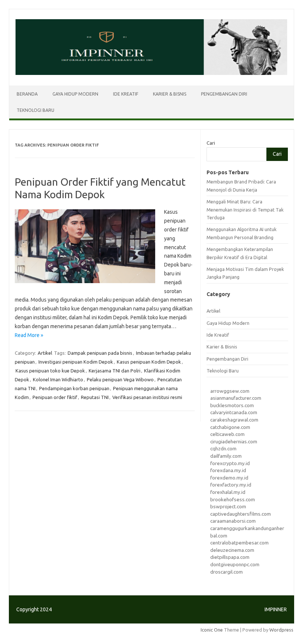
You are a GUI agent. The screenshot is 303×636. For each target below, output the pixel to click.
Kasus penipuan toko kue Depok (50, 370)
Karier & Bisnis (169, 94)
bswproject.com (228, 506)
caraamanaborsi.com (233, 521)
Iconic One (212, 629)
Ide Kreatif (125, 94)
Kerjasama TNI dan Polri (114, 370)
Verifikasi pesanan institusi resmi (147, 397)
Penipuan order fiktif (55, 397)
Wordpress (281, 629)
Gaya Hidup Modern (75, 94)
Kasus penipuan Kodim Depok (149, 361)
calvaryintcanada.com (233, 412)
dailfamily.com (226, 456)
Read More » (29, 335)
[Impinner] (151, 73)
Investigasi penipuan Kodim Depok (75, 361)
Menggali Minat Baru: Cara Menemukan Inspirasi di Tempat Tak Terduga (245, 209)
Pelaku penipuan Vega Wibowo (120, 379)
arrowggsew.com (229, 391)
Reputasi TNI (95, 397)
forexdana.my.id (228, 470)
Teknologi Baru (35, 110)
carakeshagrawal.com (234, 420)
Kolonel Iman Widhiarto (58, 379)
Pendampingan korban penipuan (74, 388)
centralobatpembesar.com (239, 543)
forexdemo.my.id (229, 478)
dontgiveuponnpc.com (234, 564)
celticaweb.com (227, 434)
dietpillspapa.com (229, 557)
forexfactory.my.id (230, 485)
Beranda (27, 94)
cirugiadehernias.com (233, 441)
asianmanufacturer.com (235, 398)
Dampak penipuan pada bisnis (100, 352)
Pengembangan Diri (224, 94)
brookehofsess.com (232, 499)
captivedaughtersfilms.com (240, 514)
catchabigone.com (230, 427)
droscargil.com (226, 572)
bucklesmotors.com (232, 405)
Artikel (45, 352)
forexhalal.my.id (227, 492)
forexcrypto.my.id (230, 463)
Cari (211, 142)
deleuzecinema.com (232, 550)
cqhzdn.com (223, 448)
